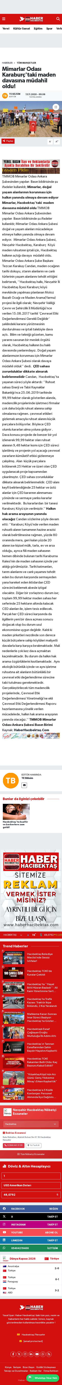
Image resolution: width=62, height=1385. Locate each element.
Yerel (5, 28)
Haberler (7, 63)
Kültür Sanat (21, 28)
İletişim (17, 1367)
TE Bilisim (27, 778)
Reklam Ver (36, 1371)
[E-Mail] (24, 785)
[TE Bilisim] (11, 780)
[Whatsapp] (43, 1354)
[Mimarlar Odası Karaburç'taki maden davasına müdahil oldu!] (31, 119)
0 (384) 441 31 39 (14, 1145)
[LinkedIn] (31, 1354)
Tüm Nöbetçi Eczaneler (32, 1154)
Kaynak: (25, 730)
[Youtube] (37, 1354)
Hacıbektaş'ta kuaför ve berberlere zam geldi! (15, 825)
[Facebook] (13, 1354)
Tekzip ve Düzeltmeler (16, 1371)
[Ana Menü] (3, 19)
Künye (8, 1367)
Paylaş (9, 141)
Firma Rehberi (51, 1371)
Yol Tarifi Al (35, 1145)
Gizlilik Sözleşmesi (46, 1367)
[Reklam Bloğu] (31, 889)
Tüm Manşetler (26, 63)
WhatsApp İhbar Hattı (46, 1378)
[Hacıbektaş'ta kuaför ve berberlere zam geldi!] (16, 811)
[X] (19, 1354)
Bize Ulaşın (28, 1367)
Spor (49, 28)
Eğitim (38, 28)
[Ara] (58, 19)
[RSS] (49, 1354)
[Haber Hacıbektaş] (31, 19)
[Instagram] (25, 1354)
